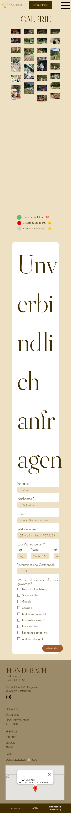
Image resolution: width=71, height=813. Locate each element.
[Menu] (65, 5)
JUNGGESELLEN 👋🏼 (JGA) (22, 759)
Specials (11, 731)
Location (12, 709)
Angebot (12, 724)
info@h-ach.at (13, 676)
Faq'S (9, 754)
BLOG (9, 746)
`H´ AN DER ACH (16, 5)
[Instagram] (9, 697)
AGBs (35, 808)
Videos (10, 742)
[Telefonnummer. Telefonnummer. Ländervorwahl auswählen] (22, 535)
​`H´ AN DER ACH (26, 670)
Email (22, 514)
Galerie (11, 737)
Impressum (14, 808)
